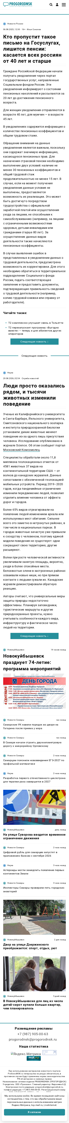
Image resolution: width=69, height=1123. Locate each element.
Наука (10, 373)
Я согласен (34, 1112)
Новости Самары (15, 720)
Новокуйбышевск (15, 650)
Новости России (15, 24)
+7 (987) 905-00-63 (32, 1034)
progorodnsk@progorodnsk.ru (33, 1039)
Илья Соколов (34, 29)
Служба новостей (30, 378)
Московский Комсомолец (21, 449)
